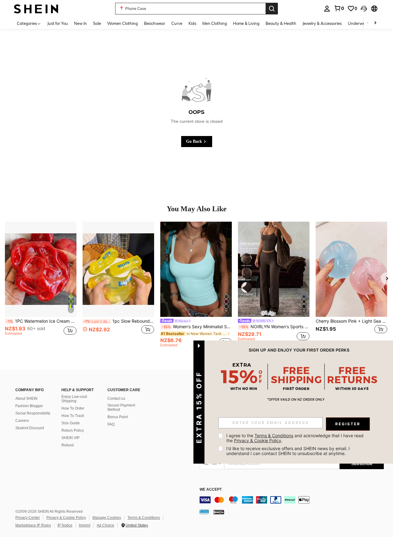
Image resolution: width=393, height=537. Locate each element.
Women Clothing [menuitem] (122, 23)
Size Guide (70, 423)
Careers (22, 420)
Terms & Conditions (143, 518)
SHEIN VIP (70, 438)
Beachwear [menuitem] (154, 23)
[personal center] (327, 8)
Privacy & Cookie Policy (66, 518)
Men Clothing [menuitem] (214, 23)
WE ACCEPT (211, 490)
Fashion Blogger (29, 406)
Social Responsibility (32, 413)
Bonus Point (117, 417)
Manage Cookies (106, 518)
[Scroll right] (375, 23)
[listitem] (40, 284)
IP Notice (64, 525)
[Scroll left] (368, 23)
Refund (67, 445)
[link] (339, 8)
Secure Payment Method (121, 407)
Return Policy (72, 430)
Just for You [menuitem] (57, 23)
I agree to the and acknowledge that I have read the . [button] (295, 438)
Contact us (116, 398)
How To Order (72, 408)
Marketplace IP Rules (33, 525)
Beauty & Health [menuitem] (281, 23)
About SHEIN (26, 398)
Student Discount (29, 428)
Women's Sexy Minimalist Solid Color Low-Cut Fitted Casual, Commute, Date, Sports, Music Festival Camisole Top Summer (196, 326)
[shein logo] (36, 8)
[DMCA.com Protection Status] (218, 512)
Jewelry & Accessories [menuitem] (322, 23)
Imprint (84, 525)
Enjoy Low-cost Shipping (74, 399)
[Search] (272, 8)
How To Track (72, 416)
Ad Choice (105, 525)
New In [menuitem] (80, 23)
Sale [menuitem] (97, 23)
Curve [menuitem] (176, 23)
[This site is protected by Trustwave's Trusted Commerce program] (204, 512)
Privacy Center (27, 518)
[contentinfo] (292, 500)
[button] (364, 8)
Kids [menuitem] (192, 23)
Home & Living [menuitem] (246, 23)
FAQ (111, 424)
